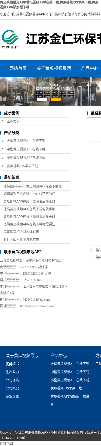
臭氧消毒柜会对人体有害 (21, 232)
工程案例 (13, 121)
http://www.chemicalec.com (36, 306)
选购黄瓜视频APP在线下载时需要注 (29, 224)
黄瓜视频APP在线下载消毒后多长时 (29, 202)
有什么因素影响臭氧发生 (21, 239)
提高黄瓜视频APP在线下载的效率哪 (29, 209)
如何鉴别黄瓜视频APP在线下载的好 (29, 194)
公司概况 (12, 388)
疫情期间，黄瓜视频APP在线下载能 (33, 186)
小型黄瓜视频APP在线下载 (26, 158)
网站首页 (18, 68)
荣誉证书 (12, 364)
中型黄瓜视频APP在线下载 (26, 149)
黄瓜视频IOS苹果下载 (22, 166)
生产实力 (12, 372)
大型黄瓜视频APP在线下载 (26, 141)
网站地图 (6, 443)
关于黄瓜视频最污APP (54, 71)
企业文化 (12, 396)
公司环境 (12, 380)
